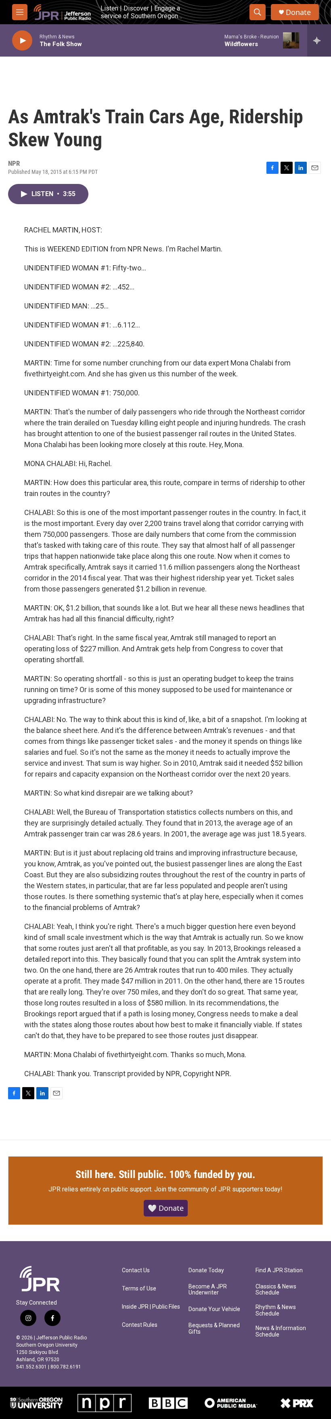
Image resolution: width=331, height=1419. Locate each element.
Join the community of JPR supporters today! (218, 1189)
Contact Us (136, 1270)
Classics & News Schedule (276, 1290)
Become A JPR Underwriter (208, 1290)
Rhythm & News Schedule (276, 1310)
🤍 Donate (166, 1208)
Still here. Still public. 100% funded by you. (165, 1174)
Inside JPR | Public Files (151, 1307)
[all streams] (319, 40)
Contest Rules (139, 1325)
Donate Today (206, 1270)
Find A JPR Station (279, 1270)
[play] (22, 40)
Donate (298, 12)
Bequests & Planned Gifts (214, 1328)
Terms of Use (139, 1289)
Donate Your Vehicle (214, 1309)
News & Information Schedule (281, 1331)
